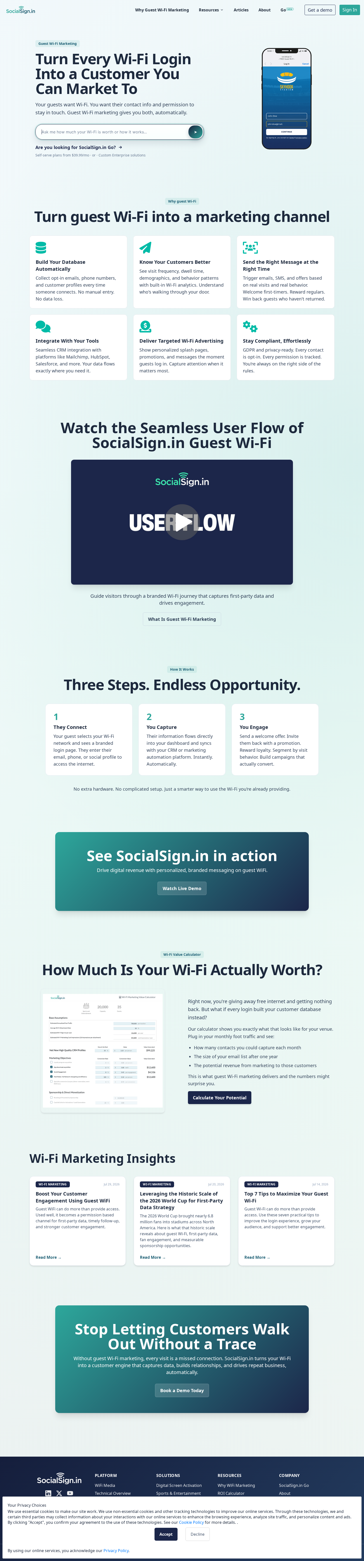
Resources (209, 10)
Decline (198, 1534)
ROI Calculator (231, 1493)
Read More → (49, 1257)
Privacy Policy (116, 1550)
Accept (166, 1534)
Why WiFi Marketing (236, 1485)
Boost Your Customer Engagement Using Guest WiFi (73, 1197)
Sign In (349, 10)
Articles (241, 10)
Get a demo (320, 10)
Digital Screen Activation (179, 1485)
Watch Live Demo (182, 888)
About (265, 10)
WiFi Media (105, 1485)
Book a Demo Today (182, 1390)
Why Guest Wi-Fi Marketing (162, 10)
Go (286, 10)
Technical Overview (113, 1493)
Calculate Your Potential (219, 1098)
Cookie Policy (191, 1522)
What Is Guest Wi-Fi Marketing (182, 619)
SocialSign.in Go (294, 1485)
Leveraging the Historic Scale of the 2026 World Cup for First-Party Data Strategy (181, 1200)
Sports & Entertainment (178, 1493)
